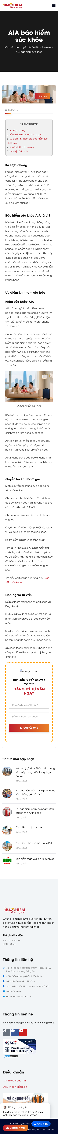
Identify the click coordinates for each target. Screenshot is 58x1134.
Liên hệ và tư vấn (17, 151)
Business (46, 47)
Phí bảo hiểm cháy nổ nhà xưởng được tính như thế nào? (35, 810)
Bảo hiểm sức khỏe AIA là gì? (24, 134)
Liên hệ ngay (18, 1127)
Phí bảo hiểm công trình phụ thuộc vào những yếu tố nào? (35, 792)
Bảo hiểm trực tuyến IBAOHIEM (22, 47)
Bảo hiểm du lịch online (29, 827)
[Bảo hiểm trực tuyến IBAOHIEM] (12, 5)
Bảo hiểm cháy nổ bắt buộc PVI (34, 843)
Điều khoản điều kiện (15, 1086)
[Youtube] (23, 1032)
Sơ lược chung (16, 130)
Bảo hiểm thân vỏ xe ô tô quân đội (35, 858)
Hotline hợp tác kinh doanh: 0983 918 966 (28, 986)
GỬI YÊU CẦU (30, 727)
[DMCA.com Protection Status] (10, 1056)
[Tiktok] (6, 1032)
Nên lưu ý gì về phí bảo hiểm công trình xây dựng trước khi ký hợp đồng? (35, 772)
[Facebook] (15, 1032)
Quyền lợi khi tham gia (20, 146)
